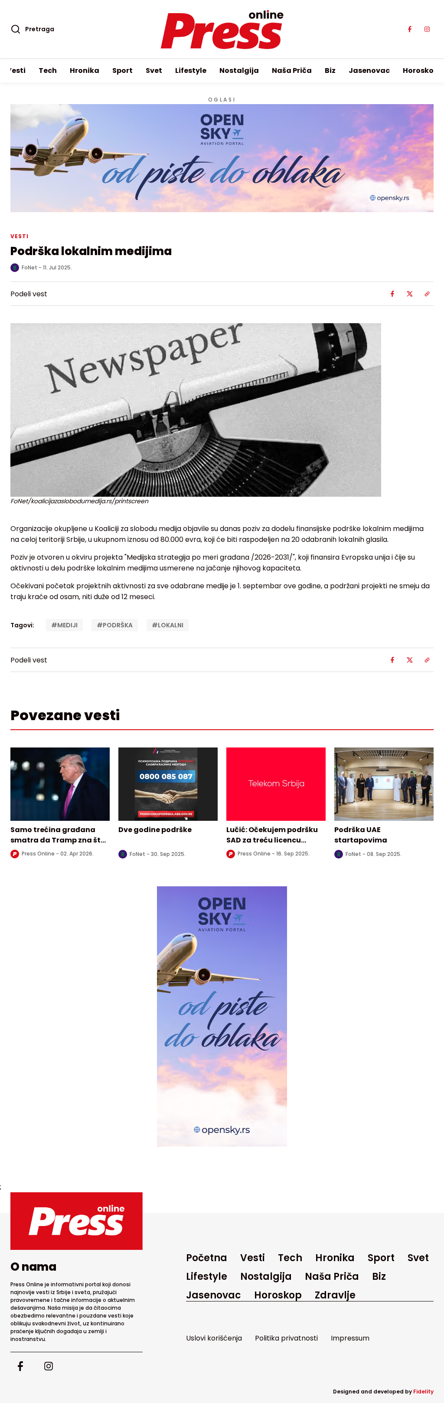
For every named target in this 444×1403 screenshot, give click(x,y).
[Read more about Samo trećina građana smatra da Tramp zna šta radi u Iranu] (60, 784)
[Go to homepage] (76, 1221)
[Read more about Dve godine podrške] (168, 784)
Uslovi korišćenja (214, 1338)
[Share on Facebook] (392, 293)
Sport (122, 70)
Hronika (84, 70)
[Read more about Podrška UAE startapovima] (384, 784)
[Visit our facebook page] (409, 29)
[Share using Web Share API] (427, 293)
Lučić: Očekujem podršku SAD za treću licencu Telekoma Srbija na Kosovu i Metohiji (272, 845)
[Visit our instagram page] (427, 29)
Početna (206, 1258)
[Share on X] (409, 293)
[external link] (222, 1016)
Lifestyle (190, 70)
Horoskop (420, 70)
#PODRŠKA (115, 625)
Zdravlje (335, 1295)
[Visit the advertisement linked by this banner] (222, 158)
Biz (330, 70)
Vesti (16, 70)
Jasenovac (369, 70)
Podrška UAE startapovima (360, 835)
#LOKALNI (167, 625)
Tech (48, 70)
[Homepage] (222, 29)
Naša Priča (292, 70)
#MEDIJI (64, 625)
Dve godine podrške (155, 830)
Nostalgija (239, 70)
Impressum (350, 1338)
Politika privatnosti (286, 1338)
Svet (154, 70)
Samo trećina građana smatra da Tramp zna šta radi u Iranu (58, 840)
